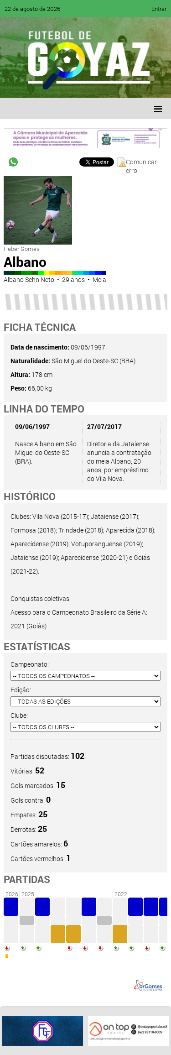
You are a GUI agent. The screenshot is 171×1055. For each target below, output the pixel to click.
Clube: (19, 715)
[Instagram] (122, 84)
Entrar (158, 9)
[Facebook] (35, 84)
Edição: (20, 689)
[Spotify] (87, 84)
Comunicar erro (141, 162)
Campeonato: (29, 664)
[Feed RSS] (105, 84)
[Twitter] (53, 84)
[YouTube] (70, 84)
